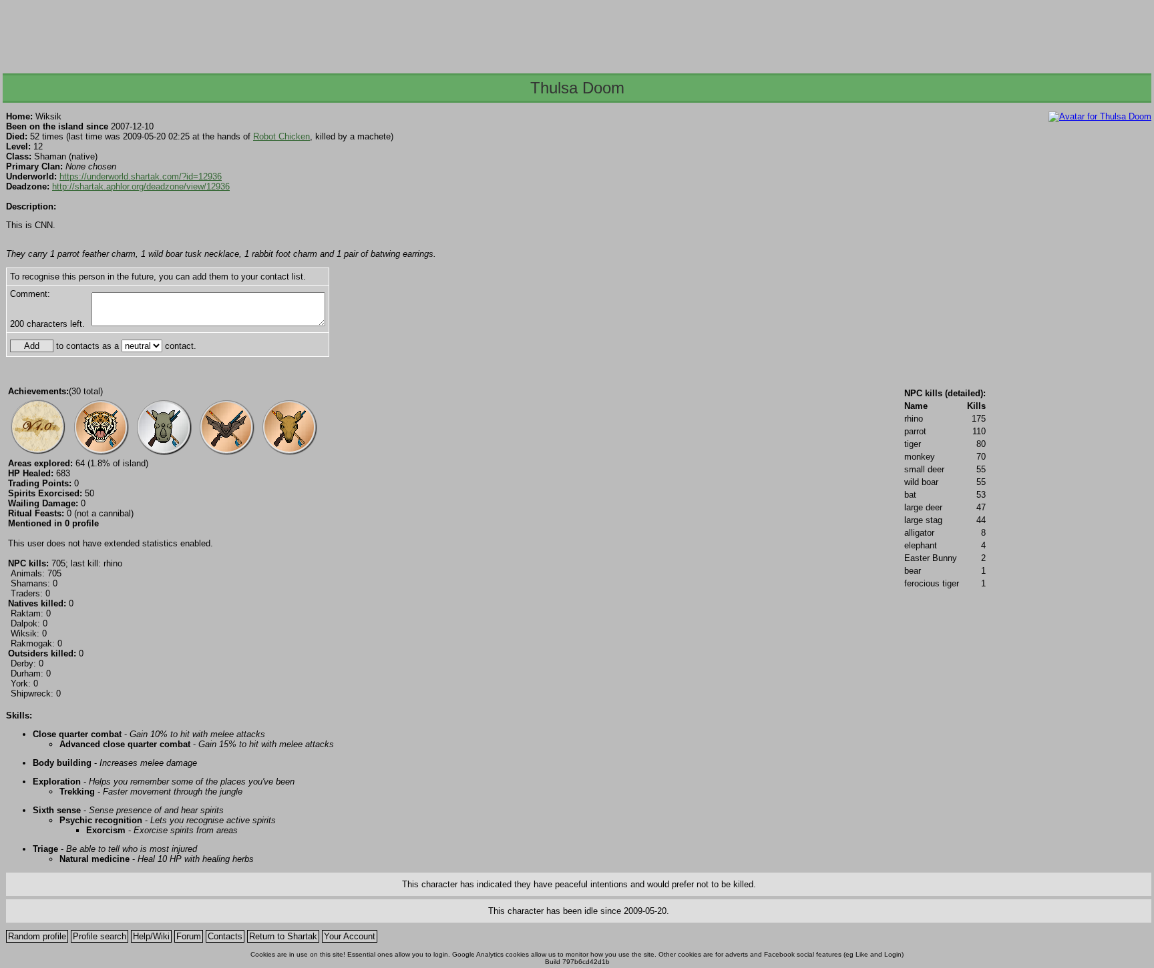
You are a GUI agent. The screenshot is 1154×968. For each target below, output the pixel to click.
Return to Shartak (283, 936)
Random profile (37, 936)
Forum (188, 936)
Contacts (225, 936)
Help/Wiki (151, 936)
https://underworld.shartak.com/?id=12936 (140, 176)
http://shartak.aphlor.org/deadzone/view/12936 (141, 186)
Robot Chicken (281, 136)
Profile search (99, 936)
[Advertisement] (576, 33)
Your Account (349, 936)
